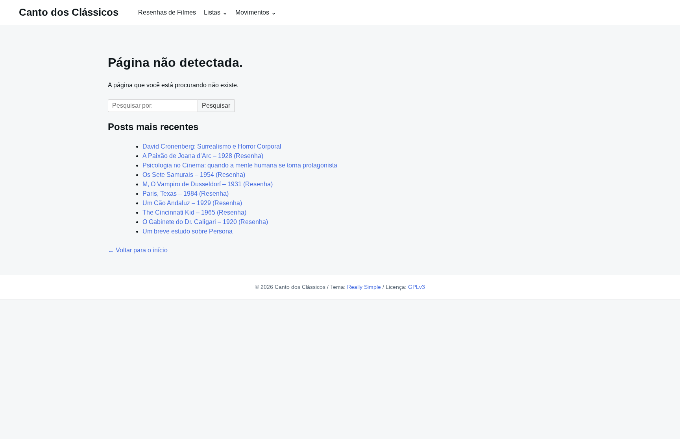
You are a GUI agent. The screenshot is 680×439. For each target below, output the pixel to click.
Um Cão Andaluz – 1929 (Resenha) (192, 203)
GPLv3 (416, 287)
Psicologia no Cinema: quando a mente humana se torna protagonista (239, 165)
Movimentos (252, 12)
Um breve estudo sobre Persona (187, 231)
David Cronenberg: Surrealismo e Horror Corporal (211, 146)
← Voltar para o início (138, 250)
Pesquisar (216, 105)
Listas (212, 12)
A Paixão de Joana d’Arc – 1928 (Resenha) (202, 155)
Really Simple (364, 287)
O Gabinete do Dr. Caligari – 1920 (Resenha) (205, 222)
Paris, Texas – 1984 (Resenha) (185, 193)
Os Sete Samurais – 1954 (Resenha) (193, 174)
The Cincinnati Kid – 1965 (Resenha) (194, 212)
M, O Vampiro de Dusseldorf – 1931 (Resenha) (207, 184)
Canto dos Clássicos (68, 12)
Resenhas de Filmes (167, 12)
